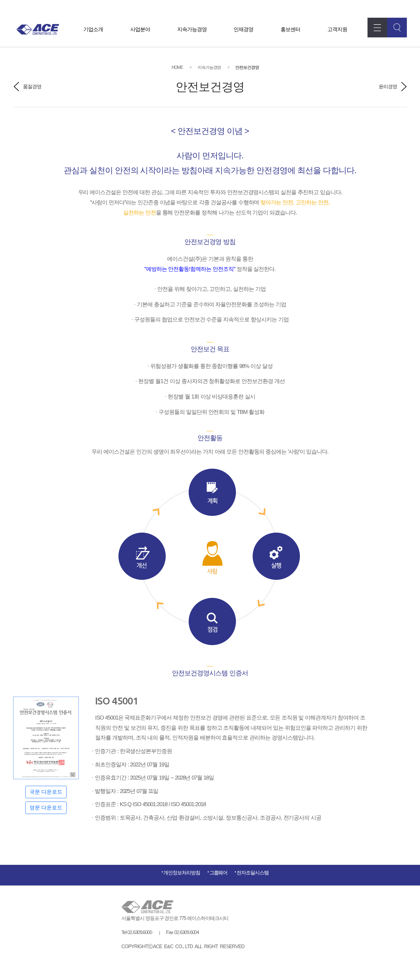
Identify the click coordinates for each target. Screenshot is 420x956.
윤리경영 (388, 86)
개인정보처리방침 (181, 872)
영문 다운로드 (46, 807)
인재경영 (243, 29)
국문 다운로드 (46, 792)
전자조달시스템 (253, 872)
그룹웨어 (218, 872)
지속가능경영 (192, 29)
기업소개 (93, 29)
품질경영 (32, 86)
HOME (177, 67)
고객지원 (337, 29)
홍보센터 (290, 29)
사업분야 (140, 29)
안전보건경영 (247, 67)
